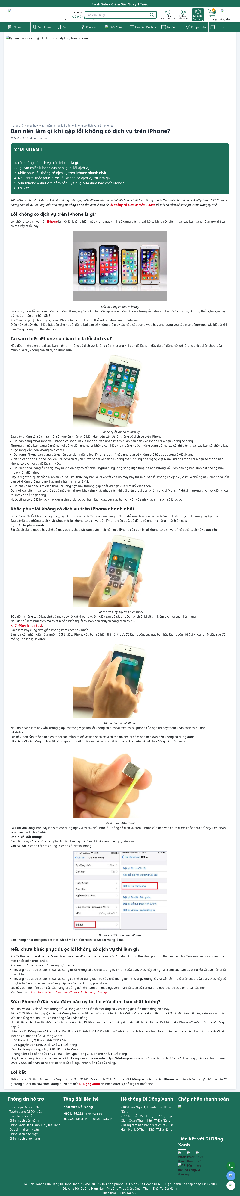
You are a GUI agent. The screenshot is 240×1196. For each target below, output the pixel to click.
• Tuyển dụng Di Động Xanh (27, 1112)
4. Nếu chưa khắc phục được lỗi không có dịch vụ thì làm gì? (62, 178)
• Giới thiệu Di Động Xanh (25, 1107)
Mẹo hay (32, 125)
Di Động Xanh (89, 1084)
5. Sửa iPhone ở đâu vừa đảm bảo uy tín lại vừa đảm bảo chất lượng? (69, 183)
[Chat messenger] (231, 1185)
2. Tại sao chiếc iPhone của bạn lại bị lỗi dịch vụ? (52, 167)
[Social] (182, 1155)
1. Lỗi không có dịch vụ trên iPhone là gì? (47, 162)
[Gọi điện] (231, 1166)
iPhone (52, 221)
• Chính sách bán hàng (23, 1121)
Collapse (224, 150)
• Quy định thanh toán (23, 1129)
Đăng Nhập (225, 19)
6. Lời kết (21, 188)
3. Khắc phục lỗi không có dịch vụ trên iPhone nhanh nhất (60, 173)
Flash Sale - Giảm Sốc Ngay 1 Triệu (120, 3)
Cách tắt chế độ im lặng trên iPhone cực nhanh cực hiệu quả (70, 992)
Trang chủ (16, 125)
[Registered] (188, 1170)
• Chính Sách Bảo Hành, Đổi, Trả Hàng (34, 1125)
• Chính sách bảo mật (23, 1134)
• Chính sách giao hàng (24, 1138)
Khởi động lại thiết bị (26, 625)
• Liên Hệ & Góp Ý (20, 1116)
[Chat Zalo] (231, 1176)
